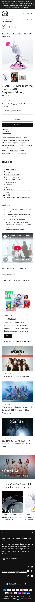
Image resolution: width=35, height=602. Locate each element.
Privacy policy (14, 598)
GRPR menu (19, 599)
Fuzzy (8, 172)
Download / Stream (7, 130)
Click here (28, 145)
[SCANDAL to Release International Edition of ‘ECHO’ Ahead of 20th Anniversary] (17, 391)
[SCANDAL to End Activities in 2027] (17, 358)
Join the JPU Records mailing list (16, 539)
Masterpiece (11, 169)
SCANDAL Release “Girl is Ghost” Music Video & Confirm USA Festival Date (17, 444)
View (8, 336)
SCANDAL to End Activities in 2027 (17, 376)
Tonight (8, 167)
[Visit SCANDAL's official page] (17, 27)
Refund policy (6, 598)
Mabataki (9, 187)
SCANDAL (8, 20)
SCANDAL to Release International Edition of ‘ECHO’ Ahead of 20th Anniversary (17, 410)
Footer (5, 532)
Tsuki (8, 195)
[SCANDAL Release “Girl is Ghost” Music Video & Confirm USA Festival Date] (17, 427)
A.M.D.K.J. (9, 190)
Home (3, 20)
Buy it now (17, 125)
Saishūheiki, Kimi (12, 174)
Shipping (14, 104)
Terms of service (23, 598)
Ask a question (8, 274)
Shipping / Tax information (14, 268)
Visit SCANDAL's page (21, 476)
